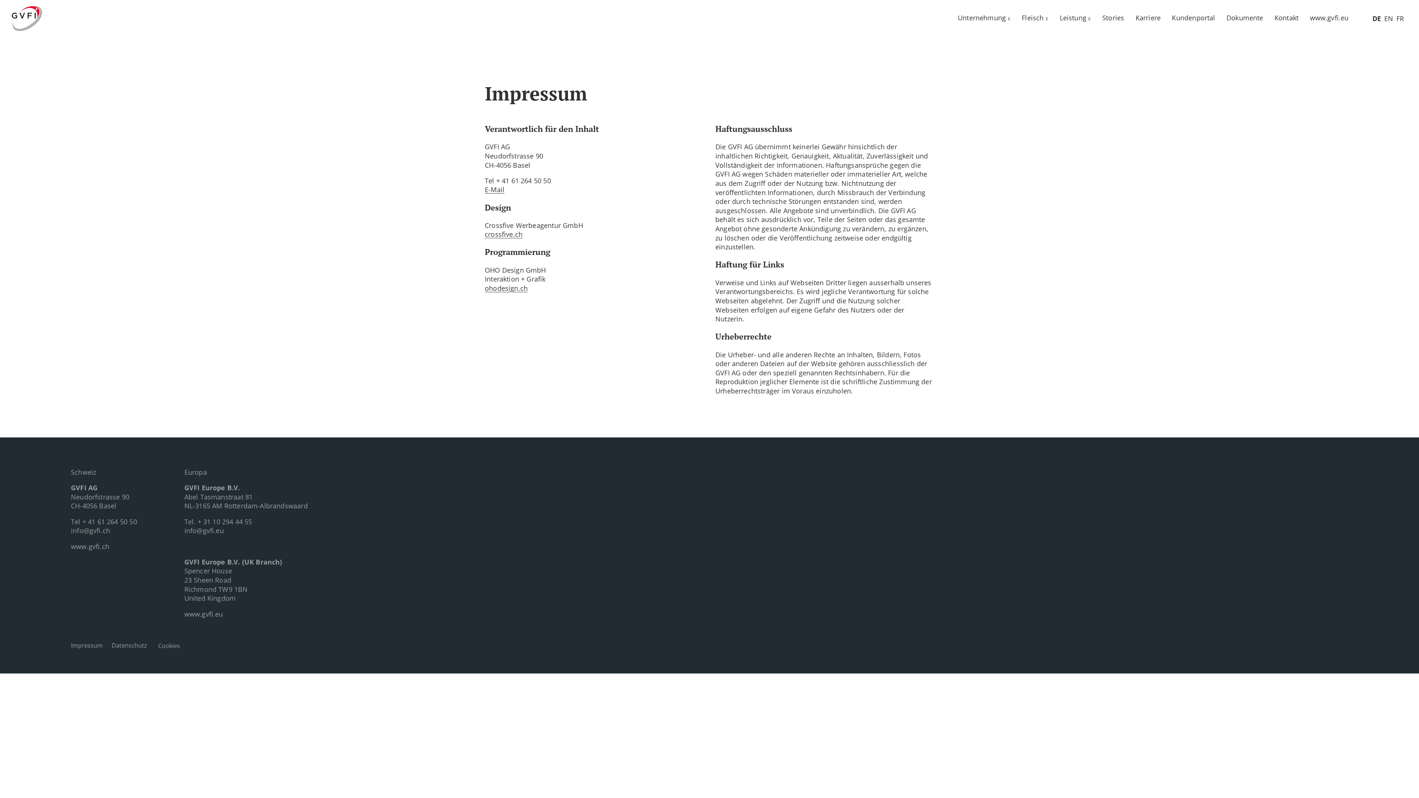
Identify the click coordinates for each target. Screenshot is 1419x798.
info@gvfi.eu (204, 530)
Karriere (1148, 17)
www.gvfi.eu (1329, 17)
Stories (1113, 17)
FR (1400, 18)
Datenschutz (129, 645)
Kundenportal (1193, 17)
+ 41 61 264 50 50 (109, 521)
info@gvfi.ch (90, 530)
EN (1388, 18)
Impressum (87, 645)
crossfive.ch (504, 234)
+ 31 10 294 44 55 (225, 521)
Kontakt (1287, 17)
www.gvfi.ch (90, 546)
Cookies (169, 646)
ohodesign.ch (506, 288)
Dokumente (1244, 17)
